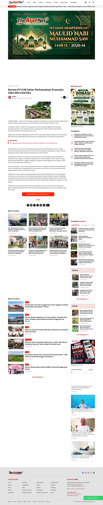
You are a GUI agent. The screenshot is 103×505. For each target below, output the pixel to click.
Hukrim (38, 487)
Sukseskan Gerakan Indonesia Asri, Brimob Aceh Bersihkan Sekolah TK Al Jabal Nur (16, 252)
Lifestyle (53, 485)
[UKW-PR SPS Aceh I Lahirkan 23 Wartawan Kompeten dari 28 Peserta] (74, 231)
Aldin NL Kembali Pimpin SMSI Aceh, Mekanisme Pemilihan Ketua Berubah (46, 331)
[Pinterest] (41, 205)
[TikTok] (94, 473)
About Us (48, 501)
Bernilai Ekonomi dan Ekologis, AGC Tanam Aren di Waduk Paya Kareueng (87, 245)
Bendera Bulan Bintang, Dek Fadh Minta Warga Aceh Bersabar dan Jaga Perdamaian (86, 312)
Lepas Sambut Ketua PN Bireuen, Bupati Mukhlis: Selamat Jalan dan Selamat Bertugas (86, 253)
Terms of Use (41, 501)
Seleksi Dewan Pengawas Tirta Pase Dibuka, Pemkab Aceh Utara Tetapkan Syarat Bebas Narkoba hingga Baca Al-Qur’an (46, 319)
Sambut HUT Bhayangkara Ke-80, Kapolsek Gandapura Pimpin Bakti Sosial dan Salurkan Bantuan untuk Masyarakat (38, 252)
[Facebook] (31, 205)
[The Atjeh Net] (16, 2)
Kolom (52, 492)
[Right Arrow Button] (93, 225)
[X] (34, 205)
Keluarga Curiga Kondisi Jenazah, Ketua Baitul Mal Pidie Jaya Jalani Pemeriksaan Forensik (86, 284)
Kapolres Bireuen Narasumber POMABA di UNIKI (85, 237)
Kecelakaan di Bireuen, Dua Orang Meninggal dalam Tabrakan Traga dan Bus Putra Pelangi (83, 164)
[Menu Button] (93, 2)
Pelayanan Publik (26, 492)
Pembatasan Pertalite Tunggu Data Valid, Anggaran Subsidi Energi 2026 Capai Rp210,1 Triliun (32, 6)
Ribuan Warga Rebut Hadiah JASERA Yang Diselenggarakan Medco (46, 368)
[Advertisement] (51, 71)
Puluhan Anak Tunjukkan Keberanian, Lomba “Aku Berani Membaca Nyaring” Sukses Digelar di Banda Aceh (46, 343)
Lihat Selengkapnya (37, 377)
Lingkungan (25, 485)
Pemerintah (64, 2)
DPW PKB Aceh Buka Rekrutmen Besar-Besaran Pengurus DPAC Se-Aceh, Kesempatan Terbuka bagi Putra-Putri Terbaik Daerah (86, 327)
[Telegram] (37, 205)
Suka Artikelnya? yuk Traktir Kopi (37, 194)
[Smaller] (62, 97)
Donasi (29, 501)
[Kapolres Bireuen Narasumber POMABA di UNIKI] (74, 238)
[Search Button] (89, 2)
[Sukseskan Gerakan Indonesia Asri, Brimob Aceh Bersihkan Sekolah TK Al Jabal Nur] (17, 242)
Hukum (41, 2)
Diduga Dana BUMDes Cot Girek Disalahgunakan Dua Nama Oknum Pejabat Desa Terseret (84, 136)
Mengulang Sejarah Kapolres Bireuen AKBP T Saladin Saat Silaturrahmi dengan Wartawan (84, 143)
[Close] (101, 498)
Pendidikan (73, 2)
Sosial (38, 485)
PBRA (24, 501)
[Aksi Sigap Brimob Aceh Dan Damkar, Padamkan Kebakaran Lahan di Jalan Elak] (17, 219)
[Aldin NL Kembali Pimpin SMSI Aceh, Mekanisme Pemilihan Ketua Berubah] (16, 331)
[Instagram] (88, 473)
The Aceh (80, 365)
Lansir (38, 199)
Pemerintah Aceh (27, 490)
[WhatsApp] (44, 205)
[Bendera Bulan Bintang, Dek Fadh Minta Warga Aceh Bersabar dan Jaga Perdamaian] (75, 313)
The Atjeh (80, 126)
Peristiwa (48, 2)
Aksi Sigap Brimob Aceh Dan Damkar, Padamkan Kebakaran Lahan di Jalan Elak (33, 143)
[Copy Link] (28, 205)
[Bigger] (67, 97)
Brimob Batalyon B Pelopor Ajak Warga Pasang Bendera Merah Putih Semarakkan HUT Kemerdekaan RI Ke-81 (38, 229)
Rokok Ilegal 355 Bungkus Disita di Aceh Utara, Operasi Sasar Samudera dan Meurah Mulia (86, 276)
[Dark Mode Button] (85, 2)
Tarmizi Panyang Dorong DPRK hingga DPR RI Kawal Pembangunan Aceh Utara (87, 319)
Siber (14, 501)
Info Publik (11, 492)
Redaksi (10, 501)
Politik (56, 2)
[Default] (64, 97)
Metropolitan (40, 482)
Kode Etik (20, 501)
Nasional (24, 482)
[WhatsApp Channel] (91, 473)
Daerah (10, 485)
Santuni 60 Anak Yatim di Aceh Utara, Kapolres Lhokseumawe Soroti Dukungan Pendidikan (58, 252)
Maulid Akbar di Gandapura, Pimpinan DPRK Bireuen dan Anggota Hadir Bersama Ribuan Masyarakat (86, 261)
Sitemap (34, 501)
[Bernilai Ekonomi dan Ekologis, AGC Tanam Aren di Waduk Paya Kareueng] (74, 246)
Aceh (28, 2)
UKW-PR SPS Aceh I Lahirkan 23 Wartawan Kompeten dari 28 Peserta (86, 230)
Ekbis (34, 2)
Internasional (54, 482)
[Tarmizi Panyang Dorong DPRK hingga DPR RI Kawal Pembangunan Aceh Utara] (75, 320)
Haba (9, 487)
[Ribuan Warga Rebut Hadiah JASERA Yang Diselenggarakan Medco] (16, 369)
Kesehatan (53, 490)
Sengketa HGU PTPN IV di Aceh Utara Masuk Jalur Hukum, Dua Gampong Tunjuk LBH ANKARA (86, 292)
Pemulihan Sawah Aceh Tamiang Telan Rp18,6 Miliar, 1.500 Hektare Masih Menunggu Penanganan (46, 355)
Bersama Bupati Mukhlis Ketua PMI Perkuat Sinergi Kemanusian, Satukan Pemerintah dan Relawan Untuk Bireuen (84, 157)
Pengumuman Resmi (42, 492)
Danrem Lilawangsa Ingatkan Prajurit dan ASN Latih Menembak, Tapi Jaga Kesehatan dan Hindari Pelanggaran (58, 229)
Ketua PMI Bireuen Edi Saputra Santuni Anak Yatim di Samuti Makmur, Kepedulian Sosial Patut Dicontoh (83, 150)
